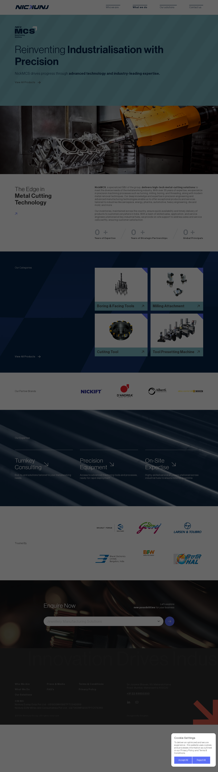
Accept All (183, 760)
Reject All (201, 760)
